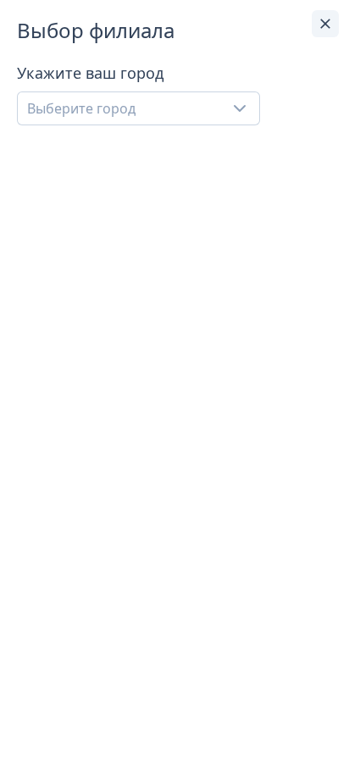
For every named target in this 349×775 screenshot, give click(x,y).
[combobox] (138, 108)
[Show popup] (245, 108)
